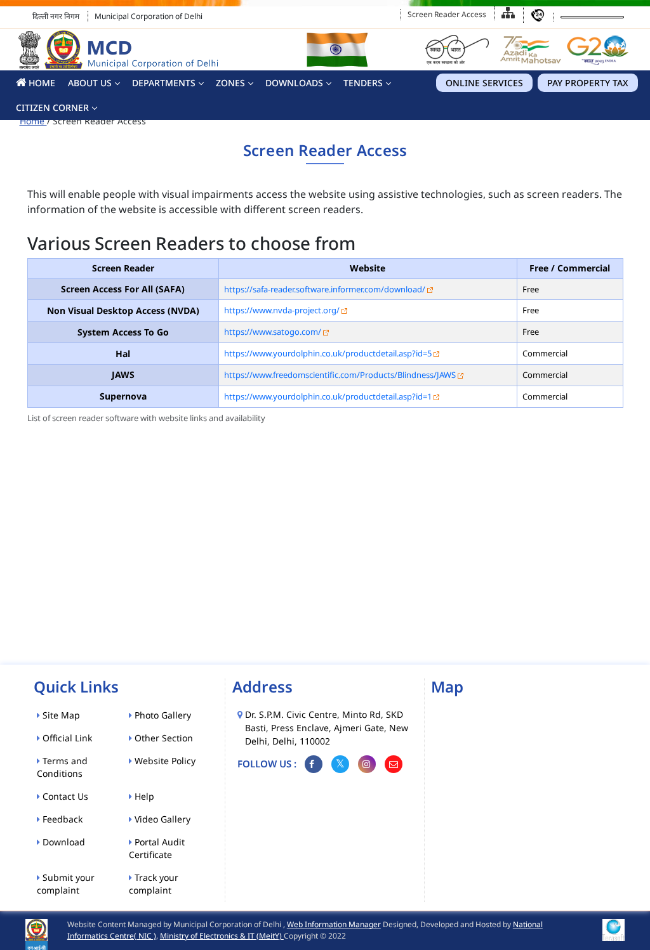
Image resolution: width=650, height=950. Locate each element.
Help (143, 796)
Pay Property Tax (587, 83)
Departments (164, 83)
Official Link (66, 738)
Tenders (363, 83)
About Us (90, 83)
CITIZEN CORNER (52, 107)
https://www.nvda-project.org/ (282, 310)
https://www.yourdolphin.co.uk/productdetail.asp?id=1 (328, 396)
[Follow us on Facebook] (313, 764)
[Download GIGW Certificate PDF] (613, 929)
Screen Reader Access (447, 14)
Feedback (61, 819)
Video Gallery (161, 819)
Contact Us (64, 796)
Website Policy (164, 761)
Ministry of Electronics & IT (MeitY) (222, 935)
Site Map (60, 715)
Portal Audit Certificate (157, 848)
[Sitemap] (508, 13)
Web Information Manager (334, 924)
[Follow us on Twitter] (340, 764)
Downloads (294, 83)
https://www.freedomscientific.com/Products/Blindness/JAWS (340, 375)
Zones (230, 83)
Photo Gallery (161, 715)
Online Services (484, 83)
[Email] (393, 764)
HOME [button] (40, 83)
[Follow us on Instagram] (367, 764)
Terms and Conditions (62, 767)
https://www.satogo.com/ (272, 331)
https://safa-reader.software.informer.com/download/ (324, 289)
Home (33, 121)
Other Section (162, 738)
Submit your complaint (66, 883)
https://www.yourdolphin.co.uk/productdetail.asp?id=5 (328, 353)
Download (62, 842)
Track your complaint (153, 883)
